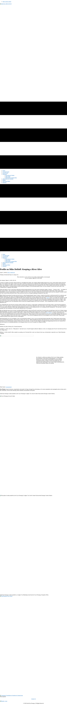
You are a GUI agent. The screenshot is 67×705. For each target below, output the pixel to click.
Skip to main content (7, 1)
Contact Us (33, 698)
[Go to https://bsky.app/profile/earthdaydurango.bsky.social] (33, 701)
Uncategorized (8, 387)
